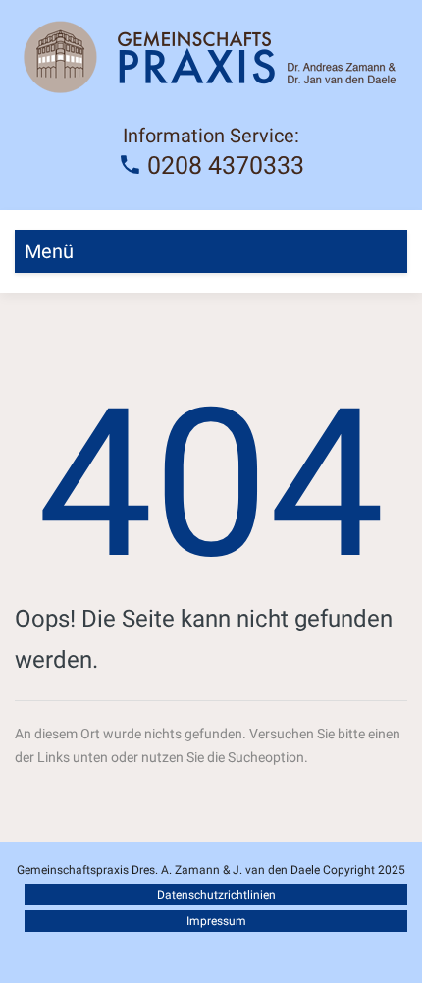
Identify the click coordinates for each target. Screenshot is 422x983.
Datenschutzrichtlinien (216, 894)
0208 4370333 (225, 165)
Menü (49, 251)
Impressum (216, 921)
